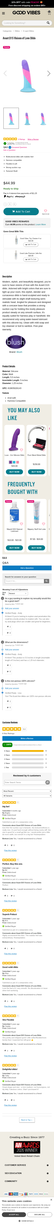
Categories (7, 31)
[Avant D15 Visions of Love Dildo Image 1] (27, 73)
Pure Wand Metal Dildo (37, 455)
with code (26, 2)
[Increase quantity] (14, 204)
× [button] (51, 1200)
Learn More (41, 224)
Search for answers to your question (20, 577)
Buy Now (14, 472)
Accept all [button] (14, 1215)
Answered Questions (19, 147)
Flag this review (10, 850)
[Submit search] (46, 581)
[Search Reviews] (47, 782)
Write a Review (33, 139)
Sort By (4, 593)
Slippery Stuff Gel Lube (36, 529)
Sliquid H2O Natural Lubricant (14, 530)
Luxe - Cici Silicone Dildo (14, 455)
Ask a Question (9, 150)
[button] (3, 13)
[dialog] (27, 1211)
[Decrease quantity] (5, 204)
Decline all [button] (39, 1215)
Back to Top (26, 1120)
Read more (11, 1210)
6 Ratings (21, 139)
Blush (19, 351)
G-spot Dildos (28, 31)
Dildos (17, 31)
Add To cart (23, 211)
